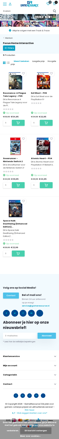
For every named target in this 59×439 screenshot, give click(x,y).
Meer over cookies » (30, 436)
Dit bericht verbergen (36, 430)
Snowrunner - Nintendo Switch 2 (13, 160)
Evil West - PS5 (39, 93)
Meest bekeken (21, 61)
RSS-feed (29, 410)
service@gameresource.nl (28, 305)
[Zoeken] (54, 11)
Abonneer (47, 335)
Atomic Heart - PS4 (41, 158)
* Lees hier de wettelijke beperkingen (19, 341)
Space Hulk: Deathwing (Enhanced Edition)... (15, 223)
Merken (9, 38)
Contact (11, 295)
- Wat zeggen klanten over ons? (29, 413)
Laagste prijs (38, 61)
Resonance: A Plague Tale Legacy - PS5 (14, 95)
